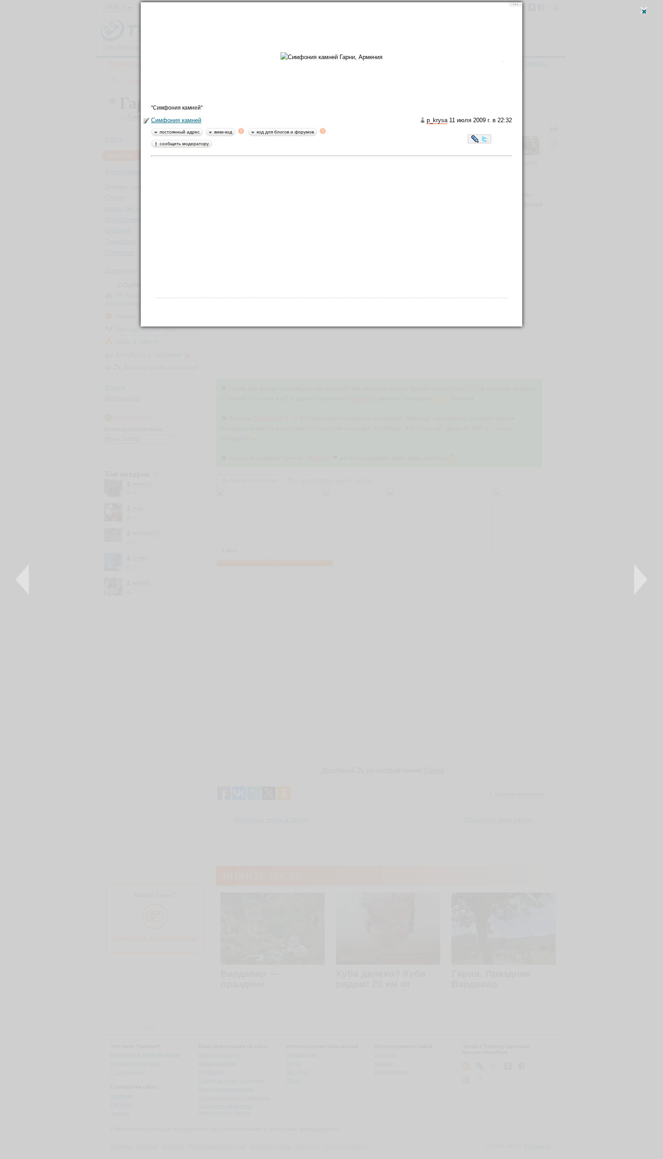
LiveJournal (475, 139)
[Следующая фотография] (640, 579)
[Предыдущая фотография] (22, 579)
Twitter (484, 139)
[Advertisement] (331, 29)
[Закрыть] (643, 10)
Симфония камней (176, 120)
